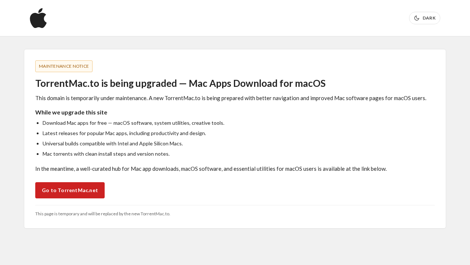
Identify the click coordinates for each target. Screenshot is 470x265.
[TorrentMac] (38, 18)
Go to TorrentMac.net (70, 190)
